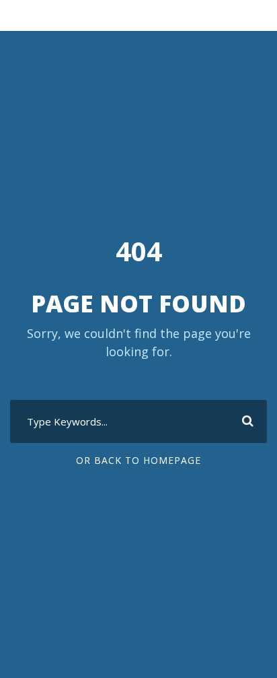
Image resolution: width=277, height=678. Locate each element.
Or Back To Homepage (138, 460)
